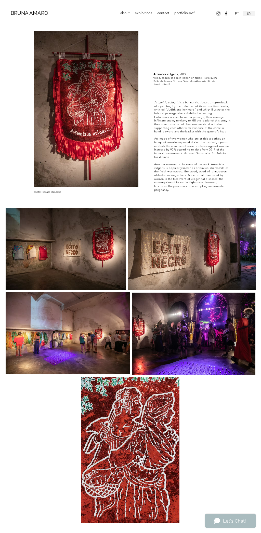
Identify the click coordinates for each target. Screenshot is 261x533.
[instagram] (218, 13)
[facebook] (226, 13)
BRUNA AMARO (29, 13)
